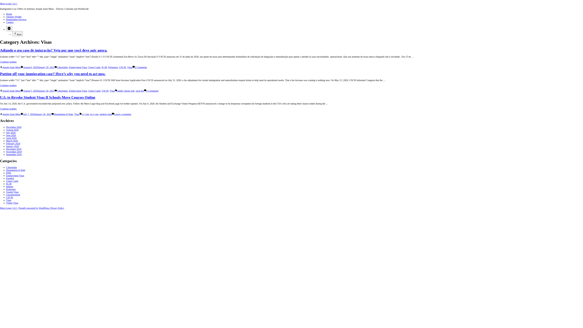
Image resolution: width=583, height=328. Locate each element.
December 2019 (13, 149)
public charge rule (126, 91)
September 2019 (14, 154)
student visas (106, 114)
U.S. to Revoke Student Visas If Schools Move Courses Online (47, 97)
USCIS (122, 67)
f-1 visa (85, 114)
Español (10, 178)
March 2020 (12, 141)
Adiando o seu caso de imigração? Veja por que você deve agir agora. (53, 50)
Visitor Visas (12, 203)
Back (19, 34)
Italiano (9, 186)
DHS (8, 173)
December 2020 (13, 127)
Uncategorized (13, 194)
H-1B (104, 67)
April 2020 (11, 138)
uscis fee (140, 91)
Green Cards (94, 67)
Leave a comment (122, 114)
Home (9, 14)
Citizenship (62, 67)
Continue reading (8, 62)
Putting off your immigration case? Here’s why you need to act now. (53, 74)
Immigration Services (16, 19)
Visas (129, 67)
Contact (10, 22)
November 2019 (14, 151)
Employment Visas (78, 67)
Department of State (63, 114)
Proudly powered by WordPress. (34, 208)
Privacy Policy (57, 208)
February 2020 (13, 143)
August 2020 (12, 130)
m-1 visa (94, 114)
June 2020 (11, 135)
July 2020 (10, 132)
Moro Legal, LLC (8, 3)
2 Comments (141, 67)
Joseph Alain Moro (11, 67)
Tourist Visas (12, 192)
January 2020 (12, 146)
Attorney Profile (14, 16)
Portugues (113, 67)
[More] (9, 28)
